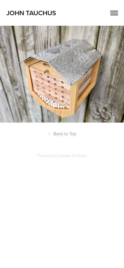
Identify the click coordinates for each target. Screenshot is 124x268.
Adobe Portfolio (73, 155)
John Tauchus (31, 12)
